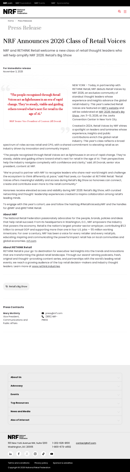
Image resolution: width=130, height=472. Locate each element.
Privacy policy (41, 463)
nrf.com (31, 241)
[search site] (119, 12)
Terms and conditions (18, 463)
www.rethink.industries (46, 266)
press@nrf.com (54, 313)
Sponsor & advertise (62, 463)
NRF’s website (110, 108)
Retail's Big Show (18, 286)
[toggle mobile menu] (125, 12)
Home (11, 20)
